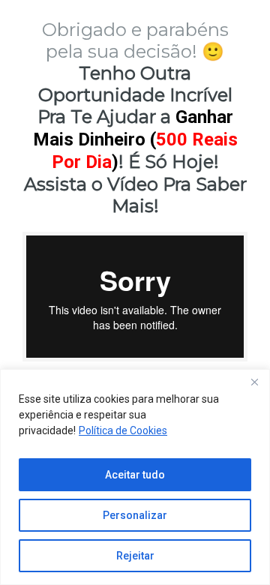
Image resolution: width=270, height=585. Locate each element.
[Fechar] (254, 382)
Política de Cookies (123, 430)
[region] (135, 477)
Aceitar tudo (135, 475)
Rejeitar (135, 556)
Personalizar (135, 515)
